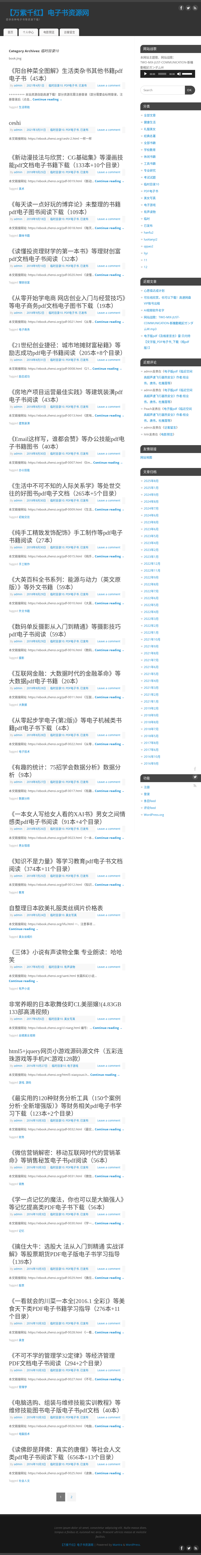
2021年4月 (151, 681)
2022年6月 (151, 598)
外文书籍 (24, 611)
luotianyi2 (150, 239)
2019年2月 (151, 708)
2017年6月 (151, 750)
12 (145, 267)
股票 (21, 1285)
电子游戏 (72, 1066)
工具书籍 (150, 163)
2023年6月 (151, 529)
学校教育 (150, 150)
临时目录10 (56, 85)
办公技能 (24, 470)
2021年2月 (151, 694)
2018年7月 (151, 729)
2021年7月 (151, 660)
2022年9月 (151, 577)
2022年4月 (151, 612)
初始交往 (24, 517)
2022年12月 (152, 563)
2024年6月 (151, 515)
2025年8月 (151, 481)
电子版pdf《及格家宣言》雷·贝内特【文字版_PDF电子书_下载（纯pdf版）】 (167, 342)
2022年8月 (151, 584)
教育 (21, 892)
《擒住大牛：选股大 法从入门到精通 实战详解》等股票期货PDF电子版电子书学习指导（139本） (66, 1254)
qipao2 (148, 246)
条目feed (150, 801)
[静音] (179, 74)
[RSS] (195, 8)
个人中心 (28, 32)
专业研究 (150, 170)
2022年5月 (151, 605)
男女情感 (24, 845)
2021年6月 (151, 667)
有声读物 (69, 967)
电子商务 (24, 329)
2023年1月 (151, 557)
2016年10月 (152, 756)
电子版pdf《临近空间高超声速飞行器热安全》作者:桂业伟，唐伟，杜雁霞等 (168, 377)
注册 (147, 787)
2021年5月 (151, 674)
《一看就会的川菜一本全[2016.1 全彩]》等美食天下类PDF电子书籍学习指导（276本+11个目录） (67, 1309)
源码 (28, 1082)
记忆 (21, 1231)
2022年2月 (151, 626)
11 (145, 260)
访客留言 (69, 32)
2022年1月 (151, 632)
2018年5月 (151, 736)
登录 (147, 794)
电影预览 (48, 32)
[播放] (145, 74)
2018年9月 (151, 715)
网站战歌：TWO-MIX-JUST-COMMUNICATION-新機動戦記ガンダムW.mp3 (168, 323)
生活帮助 (24, 107)
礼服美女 (150, 129)
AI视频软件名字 (154, 310)
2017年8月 (151, 743)
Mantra (117, 1545)
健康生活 (150, 122)
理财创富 (24, 282)
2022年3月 (151, 619)
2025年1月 (151, 488)
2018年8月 (151, 722)
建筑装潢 (24, 423)
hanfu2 (148, 232)
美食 (21, 1340)
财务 (21, 1137)
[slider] (187, 73)
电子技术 (24, 751)
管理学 (23, 1387)
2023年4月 (151, 543)
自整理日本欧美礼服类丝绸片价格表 (56, 908)
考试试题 (150, 177)
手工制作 (24, 564)
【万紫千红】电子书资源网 (47, 13)
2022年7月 (151, 591)
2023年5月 (151, 536)
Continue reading (47, 99)
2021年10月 (152, 639)
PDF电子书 (70, 85)
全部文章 (150, 115)
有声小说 (24, 988)
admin (18, 85)
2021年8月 (151, 653)
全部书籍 (150, 143)
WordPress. (133, 1545)
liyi (146, 253)
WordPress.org (154, 815)
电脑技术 (24, 1434)
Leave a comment (108, 85)
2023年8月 (151, 522)
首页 (10, 32)
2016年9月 (151, 763)
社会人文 (24, 1481)
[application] (167, 74)
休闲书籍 (150, 157)
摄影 (21, 658)
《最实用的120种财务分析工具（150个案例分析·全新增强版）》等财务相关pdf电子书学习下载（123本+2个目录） (65, 1106)
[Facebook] (181, 8)
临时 (147, 219)
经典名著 (150, 136)
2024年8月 (151, 501)
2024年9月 (151, 495)
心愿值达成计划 (154, 290)
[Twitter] (188, 8)
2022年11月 (152, 570)
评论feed (150, 808)
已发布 (83, 85)
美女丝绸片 (26, 937)
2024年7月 (151, 508)
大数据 (23, 704)
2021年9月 (151, 646)
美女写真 (71, 915)
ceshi (15, 123)
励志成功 (24, 376)
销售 (21, 1184)
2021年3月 (151, 688)
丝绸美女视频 (27, 1035)
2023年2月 (151, 550)
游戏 (21, 1082)
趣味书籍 (24, 235)
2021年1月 (151, 701)
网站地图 (146, 457)
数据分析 (24, 798)
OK (188, 90)
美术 (21, 188)
